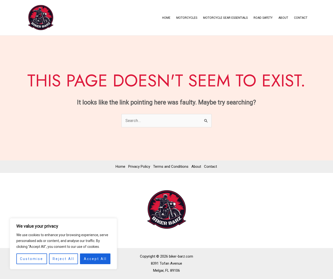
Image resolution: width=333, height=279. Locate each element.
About (283, 17)
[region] (63, 243)
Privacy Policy (139, 166)
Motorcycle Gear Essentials (225, 17)
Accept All (95, 259)
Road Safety (263, 17)
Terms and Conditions (170, 166)
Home (166, 17)
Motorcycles (186, 17)
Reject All (63, 259)
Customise (31, 259)
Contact (300, 17)
